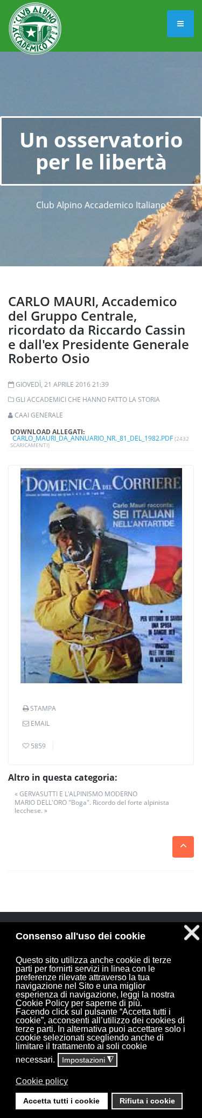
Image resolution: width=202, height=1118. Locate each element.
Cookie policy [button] (42, 1081)
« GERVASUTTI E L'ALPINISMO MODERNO (76, 793)
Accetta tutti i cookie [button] (61, 1100)
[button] (100, 1089)
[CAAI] (35, 15)
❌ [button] (191, 933)
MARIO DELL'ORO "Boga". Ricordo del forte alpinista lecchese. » (92, 806)
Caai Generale (39, 415)
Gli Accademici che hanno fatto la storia (88, 399)
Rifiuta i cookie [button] (147, 1100)
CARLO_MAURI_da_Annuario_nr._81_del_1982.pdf (92, 438)
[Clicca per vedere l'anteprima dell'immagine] (101, 575)
